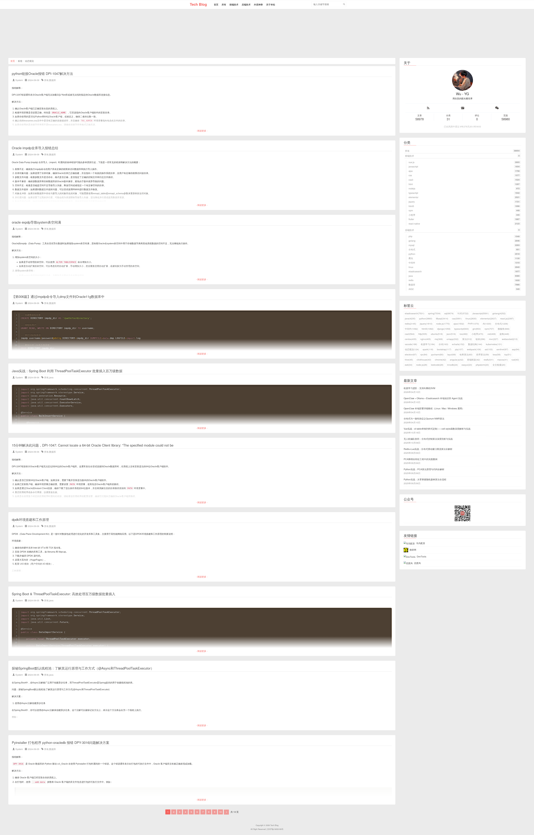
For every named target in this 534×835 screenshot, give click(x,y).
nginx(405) (425, 339)
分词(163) (443, 344)
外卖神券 (258, 4)
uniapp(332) (452, 339)
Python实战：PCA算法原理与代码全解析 (424, 469)
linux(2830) (471, 318)
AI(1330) (487, 323)
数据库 (52, 80)
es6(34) (408, 364)
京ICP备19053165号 (275, 829)
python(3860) (425, 318)
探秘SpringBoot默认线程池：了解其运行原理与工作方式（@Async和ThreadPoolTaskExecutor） (83, 668)
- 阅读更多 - (201, 130)
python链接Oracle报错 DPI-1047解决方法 (42, 73)
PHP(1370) (473, 323)
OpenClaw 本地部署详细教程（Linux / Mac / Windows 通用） (434, 408)
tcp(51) (507, 354)
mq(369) (439, 339)
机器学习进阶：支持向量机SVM (419, 388)
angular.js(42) (456, 359)
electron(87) (411, 354)
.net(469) (491, 334)
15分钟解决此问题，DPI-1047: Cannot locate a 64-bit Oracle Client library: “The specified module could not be (92, 445)
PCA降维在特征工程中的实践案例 (420, 459)
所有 (224, 4)
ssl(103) (489, 349)
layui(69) (451, 354)
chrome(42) (440, 359)
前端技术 (233, 4)
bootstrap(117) (444, 349)
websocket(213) (510, 339)
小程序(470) (477, 334)
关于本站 (270, 4)
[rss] (428, 108)
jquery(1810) (426, 323)
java (51, 377)
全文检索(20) (499, 364)
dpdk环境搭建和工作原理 (30, 519)
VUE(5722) (463, 313)
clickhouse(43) (424, 359)
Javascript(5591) (480, 313)
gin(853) (477, 328)
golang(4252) (499, 313)
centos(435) (410, 339)
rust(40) (515, 359)
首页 (216, 4)
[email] (462, 108)
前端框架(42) (473, 359)
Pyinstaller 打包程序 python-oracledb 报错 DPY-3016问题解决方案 (60, 742)
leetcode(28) (437, 364)
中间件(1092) (411, 328)
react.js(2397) (507, 318)
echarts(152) (458, 344)
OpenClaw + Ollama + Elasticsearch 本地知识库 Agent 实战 (433, 398)
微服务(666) (504, 328)
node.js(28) (421, 364)
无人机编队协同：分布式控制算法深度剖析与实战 (428, 438)
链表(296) (480, 339)
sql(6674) (449, 313)
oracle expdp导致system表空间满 (36, 222)
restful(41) (489, 359)
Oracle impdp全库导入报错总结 (35, 147)
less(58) (497, 354)
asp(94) (515, 349)
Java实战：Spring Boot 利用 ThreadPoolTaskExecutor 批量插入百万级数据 (67, 370)
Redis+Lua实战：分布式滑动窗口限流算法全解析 (428, 449)
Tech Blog (198, 4)
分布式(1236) (501, 323)
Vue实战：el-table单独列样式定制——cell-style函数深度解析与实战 (437, 428)
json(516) (451, 334)
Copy (388, 313)
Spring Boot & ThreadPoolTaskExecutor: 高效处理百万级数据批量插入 (63, 593)
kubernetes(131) (494, 344)
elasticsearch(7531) (414, 313)
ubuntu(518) (437, 334)
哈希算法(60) (466, 354)
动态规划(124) (412, 349)
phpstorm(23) (482, 364)
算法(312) (467, 339)
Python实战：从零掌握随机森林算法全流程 (425, 479)
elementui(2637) (488, 318)
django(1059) (443, 328)
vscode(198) (411, 344)
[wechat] (497, 108)
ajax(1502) (458, 323)
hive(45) (409, 359)
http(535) (422, 334)
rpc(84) (423, 354)
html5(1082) (427, 328)
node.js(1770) (443, 323)
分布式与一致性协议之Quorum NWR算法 (424, 418)
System (19, 80)
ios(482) (464, 334)
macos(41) (502, 359)
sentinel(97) (502, 349)
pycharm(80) (437, 354)
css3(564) (410, 334)
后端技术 (246, 4)
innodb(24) (452, 364)
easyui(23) (467, 364)
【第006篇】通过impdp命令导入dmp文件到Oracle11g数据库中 (58, 296)
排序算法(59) (482, 354)
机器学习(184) (428, 344)
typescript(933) (461, 328)
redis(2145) (410, 323)
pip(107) (459, 349)
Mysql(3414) (442, 318)
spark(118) (428, 349)
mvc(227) (493, 339)
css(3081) (457, 318)
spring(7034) (434, 313)
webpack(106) (474, 349)
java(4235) (410, 318)
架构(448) (504, 334)
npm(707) (489, 328)
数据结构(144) (475, 344)
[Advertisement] (267, 33)
